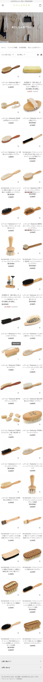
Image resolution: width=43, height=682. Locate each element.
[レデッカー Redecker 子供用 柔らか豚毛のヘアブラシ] (11, 484)
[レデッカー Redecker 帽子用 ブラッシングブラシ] (11, 385)
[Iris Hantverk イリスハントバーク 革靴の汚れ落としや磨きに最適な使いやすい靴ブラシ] (11, 554)
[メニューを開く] (5, 5)
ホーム (3, 47)
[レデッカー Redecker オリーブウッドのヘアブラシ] (11, 450)
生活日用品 (22, 47)
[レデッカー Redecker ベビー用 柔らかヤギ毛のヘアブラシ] (11, 138)
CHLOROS (6, 677)
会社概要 (17, 677)
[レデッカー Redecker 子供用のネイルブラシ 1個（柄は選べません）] (11, 417)
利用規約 (19, 679)
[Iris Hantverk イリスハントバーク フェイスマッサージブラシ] (11, 246)
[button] (29, 192)
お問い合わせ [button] (6, 667)
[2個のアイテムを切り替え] (41, 54)
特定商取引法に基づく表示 (30, 677)
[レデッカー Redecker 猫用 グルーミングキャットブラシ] (11, 69)
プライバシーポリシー (9, 679)
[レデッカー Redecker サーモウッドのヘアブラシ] (11, 320)
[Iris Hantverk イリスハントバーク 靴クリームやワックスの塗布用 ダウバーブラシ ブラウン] (11, 520)
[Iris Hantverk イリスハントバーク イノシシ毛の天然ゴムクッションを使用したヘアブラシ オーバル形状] (11, 625)
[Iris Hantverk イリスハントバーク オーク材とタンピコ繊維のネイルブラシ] (11, 587)
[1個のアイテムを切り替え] (38, 54)
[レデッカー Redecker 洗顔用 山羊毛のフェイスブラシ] (11, 105)
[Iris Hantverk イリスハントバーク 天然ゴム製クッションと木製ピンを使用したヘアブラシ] (11, 174)
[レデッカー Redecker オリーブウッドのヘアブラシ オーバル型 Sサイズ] (11, 210)
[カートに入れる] (18, 76)
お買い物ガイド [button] (6, 661)
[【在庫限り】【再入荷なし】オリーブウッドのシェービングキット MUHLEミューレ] (11, 282)
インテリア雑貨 (12, 47)
